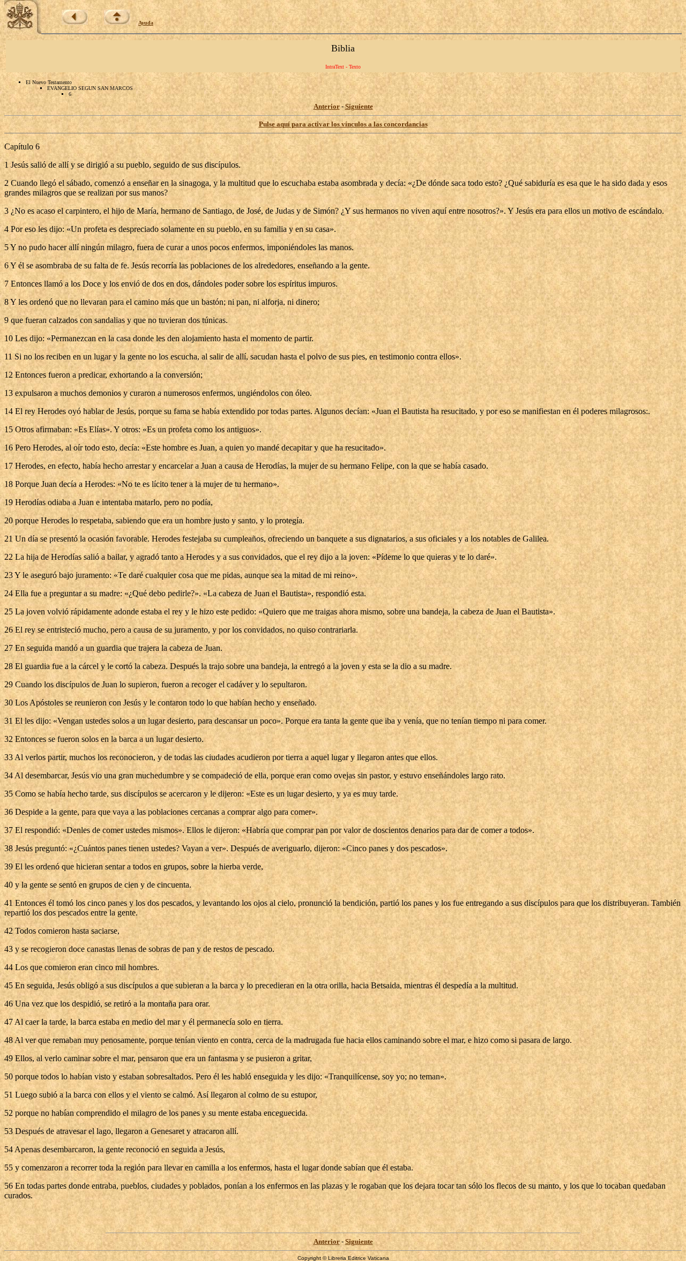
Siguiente (359, 106)
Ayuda (145, 23)
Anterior (327, 106)
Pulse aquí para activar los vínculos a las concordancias (343, 124)
